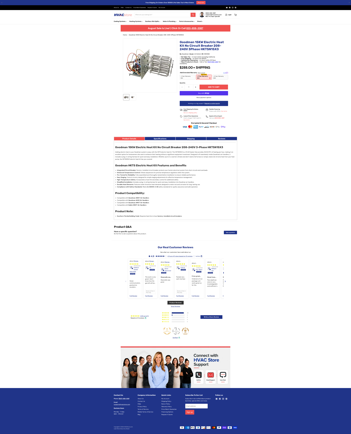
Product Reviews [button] (175, 303)
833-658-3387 (194, 28)
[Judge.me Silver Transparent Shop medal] (176, 331)
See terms (224, 111)
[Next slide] (225, 281)
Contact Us (128, 7)
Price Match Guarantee (139, 7)
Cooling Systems (120, 21)
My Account (162, 7)
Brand (199, 21)
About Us (116, 7)
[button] (126, 97)
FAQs (122, 7)
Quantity (182, 83)
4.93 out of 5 (144, 316)
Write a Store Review (211, 317)
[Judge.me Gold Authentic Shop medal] (167, 331)
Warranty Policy (166, 406)
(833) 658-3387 (213, 62)
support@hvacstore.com (122, 404)
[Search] (193, 15)
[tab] (129, 138)
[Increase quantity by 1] (195, 87)
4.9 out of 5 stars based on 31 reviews (180, 256)
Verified (175, 338)
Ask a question (230, 232)
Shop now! (201, 2)
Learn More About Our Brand (121, 429)
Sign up (190, 412)
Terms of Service (143, 409)
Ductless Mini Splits (152, 21)
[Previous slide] (125, 281)
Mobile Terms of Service (145, 412)
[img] (134, 264)
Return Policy (165, 404)
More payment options (204, 97)
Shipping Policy (166, 401)
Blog (139, 414)
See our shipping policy (190, 113)
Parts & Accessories (186, 21)
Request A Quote (152, 7)
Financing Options (167, 412)
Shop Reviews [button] (175, 306)
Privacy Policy (142, 406)
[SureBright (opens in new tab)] (225, 72)
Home (125, 35)
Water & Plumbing (169, 21)
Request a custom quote (212, 103)
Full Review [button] (133, 296)
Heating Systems (135, 21)
